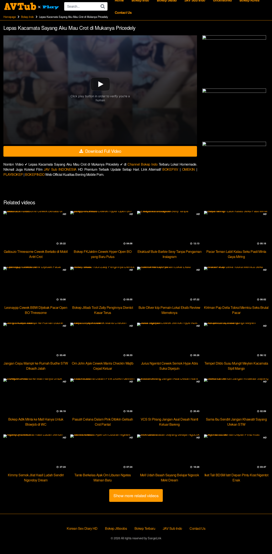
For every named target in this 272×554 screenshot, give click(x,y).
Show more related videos (136, 495)
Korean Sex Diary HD (82, 528)
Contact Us (123, 12)
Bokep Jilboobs (116, 528)
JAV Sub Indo (172, 528)
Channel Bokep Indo (143, 164)
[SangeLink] (32, 6)
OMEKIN (189, 169)
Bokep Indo (27, 17)
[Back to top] (260, 540)
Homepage (9, 17)
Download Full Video (102, 151)
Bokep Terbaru (145, 528)
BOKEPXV (171, 169)
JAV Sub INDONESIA (61, 169)
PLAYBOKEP (13, 174)
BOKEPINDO (35, 174)
